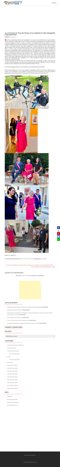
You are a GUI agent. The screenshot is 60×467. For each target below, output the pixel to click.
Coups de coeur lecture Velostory (15, 345)
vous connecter (25, 275)
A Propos (54, 2)
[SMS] (58, 239)
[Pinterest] (58, 233)
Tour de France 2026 (14, 359)
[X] (58, 230)
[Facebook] (58, 227)
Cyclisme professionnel (13, 351)
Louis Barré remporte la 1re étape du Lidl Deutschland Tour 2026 (23, 323)
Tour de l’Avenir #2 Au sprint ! (14, 317)
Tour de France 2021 (14, 353)
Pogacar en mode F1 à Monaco (15, 310)
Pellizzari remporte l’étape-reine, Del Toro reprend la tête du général (24, 307)
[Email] (58, 236)
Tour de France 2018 (12, 368)
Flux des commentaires (13, 402)
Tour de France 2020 (12, 374)
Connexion (9, 396)
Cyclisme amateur (11, 348)
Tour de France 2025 (12, 388)
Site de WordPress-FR (12, 405)
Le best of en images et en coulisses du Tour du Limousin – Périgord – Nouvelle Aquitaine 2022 (29, 265)
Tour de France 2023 (12, 382)
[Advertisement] (30, 16)
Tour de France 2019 (12, 371)
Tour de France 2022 (29, 258)
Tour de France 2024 (12, 385)
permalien (44, 258)
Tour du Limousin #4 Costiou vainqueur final (18, 320)
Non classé (10, 362)
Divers (21, 258)
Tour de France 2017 (12, 365)
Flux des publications (12, 399)
